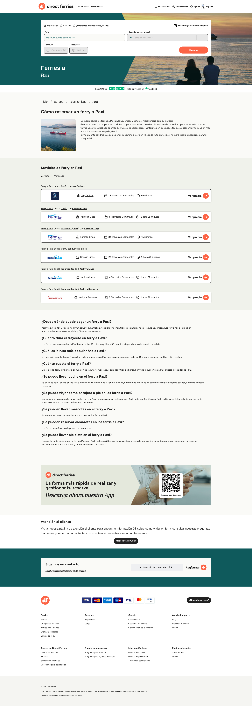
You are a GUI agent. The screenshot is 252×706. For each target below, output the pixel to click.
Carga (87, 623)
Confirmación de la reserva (140, 628)
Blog (174, 619)
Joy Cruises (78, 186)
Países (44, 619)
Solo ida (67, 26)
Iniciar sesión (134, 619)
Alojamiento (90, 619)
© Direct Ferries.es (48, 686)
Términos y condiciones (139, 660)
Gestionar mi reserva (137, 623)
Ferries (175, 656)
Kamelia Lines (79, 208)
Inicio (44, 101)
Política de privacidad (138, 656)
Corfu (64, 186)
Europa (58, 101)
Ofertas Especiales (49, 632)
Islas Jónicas (78, 101)
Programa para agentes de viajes (100, 656)
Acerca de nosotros (49, 652)
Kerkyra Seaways (88, 289)
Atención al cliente (180, 623)
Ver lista (45, 176)
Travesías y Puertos (50, 628)
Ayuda (175, 628)
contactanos (142, 691)
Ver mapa (59, 176)
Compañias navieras (50, 623)
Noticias (44, 656)
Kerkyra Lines (79, 249)
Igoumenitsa (67, 269)
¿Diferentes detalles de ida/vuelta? (92, 26)
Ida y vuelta (52, 26)
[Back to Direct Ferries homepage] (56, 6)
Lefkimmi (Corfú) (70, 229)
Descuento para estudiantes (53, 665)
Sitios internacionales (50, 660)
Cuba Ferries (178, 652)
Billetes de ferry (48, 636)
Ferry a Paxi (47, 186)
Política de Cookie (136, 652)
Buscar (193, 49)
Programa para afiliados (95, 652)
